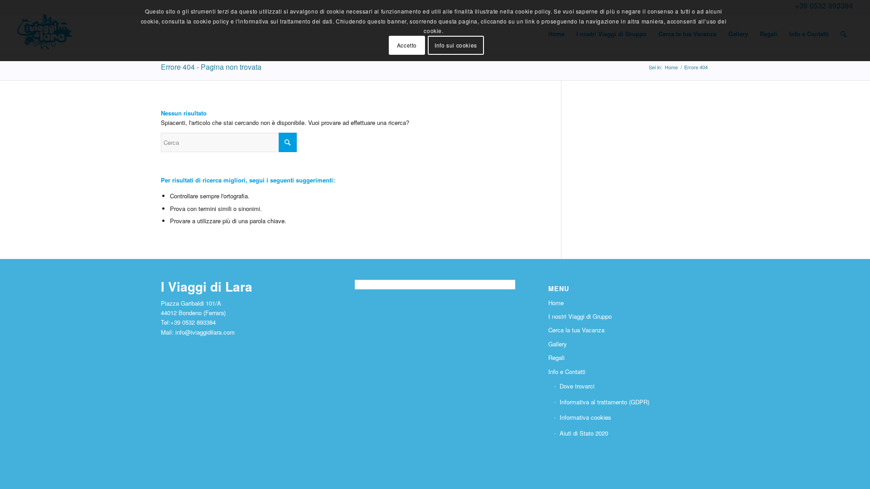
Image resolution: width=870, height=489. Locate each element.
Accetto (407, 45)
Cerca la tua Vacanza (576, 330)
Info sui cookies (456, 45)
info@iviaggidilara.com (205, 332)
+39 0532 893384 (193, 322)
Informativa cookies (585, 417)
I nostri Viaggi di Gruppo (580, 316)
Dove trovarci (577, 386)
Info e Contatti (566, 371)
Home (556, 302)
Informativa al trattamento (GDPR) (604, 402)
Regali (556, 357)
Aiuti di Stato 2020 (584, 433)
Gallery (557, 344)
